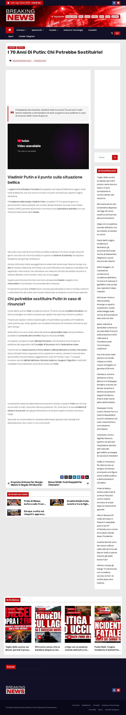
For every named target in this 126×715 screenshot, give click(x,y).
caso (108, 17)
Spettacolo (37, 30)
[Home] (10, 30)
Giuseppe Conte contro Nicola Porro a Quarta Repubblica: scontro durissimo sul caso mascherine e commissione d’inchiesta (107, 418)
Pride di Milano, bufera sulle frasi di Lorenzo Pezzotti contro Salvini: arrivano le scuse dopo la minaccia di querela (106, 499)
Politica (21, 48)
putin (102, 17)
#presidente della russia (22, 61)
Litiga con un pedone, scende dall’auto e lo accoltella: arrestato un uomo (78, 651)
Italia (81, 17)
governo (115, 17)
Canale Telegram (27, 36)
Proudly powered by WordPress (19, 707)
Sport (10, 36)
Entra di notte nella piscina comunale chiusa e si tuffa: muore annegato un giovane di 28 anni (106, 361)
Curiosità (92, 30)
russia (87, 17)
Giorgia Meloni (71, 17)
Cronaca (20, 30)
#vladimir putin (40, 61)
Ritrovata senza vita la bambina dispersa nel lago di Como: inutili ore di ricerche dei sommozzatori (107, 211)
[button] (112, 33)
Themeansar (51, 707)
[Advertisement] (48, 89)
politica (95, 17)
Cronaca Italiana (14, 613)
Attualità (11, 609)
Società (53, 30)
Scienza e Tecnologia (73, 30)
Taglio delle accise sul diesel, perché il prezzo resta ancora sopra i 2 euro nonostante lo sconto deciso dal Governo (107, 188)
